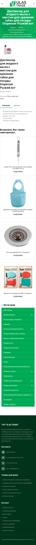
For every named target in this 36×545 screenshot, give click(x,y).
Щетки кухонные (8, 496)
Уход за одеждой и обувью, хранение (18, 395)
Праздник (7, 352)
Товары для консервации (18, 381)
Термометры (8, 376)
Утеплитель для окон (11, 390)
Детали (17, 105)
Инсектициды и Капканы (13, 319)
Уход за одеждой (9, 524)
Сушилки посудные (9, 486)
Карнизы (7, 324)
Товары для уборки (18, 385)
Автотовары (8, 310)
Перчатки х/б (8, 343)
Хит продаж (8, 400)
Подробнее (18, 172)
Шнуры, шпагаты (10, 404)
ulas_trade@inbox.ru (12, 468)
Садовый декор (9, 357)
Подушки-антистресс (11, 348)
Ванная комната (18, 315)
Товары (20, 27)
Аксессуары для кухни (17, 32)
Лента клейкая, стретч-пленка (14, 334)
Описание (6, 105)
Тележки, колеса (18, 371)
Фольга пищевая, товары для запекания (16, 480)
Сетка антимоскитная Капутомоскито (17, 367)
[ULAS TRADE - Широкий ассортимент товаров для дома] (18, 3)
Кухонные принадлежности (16, 30)
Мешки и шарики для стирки (14, 338)
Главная (12, 27)
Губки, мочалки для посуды (12, 493)
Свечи (6, 362)
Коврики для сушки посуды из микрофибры (17, 483)
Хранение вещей (8, 527)
